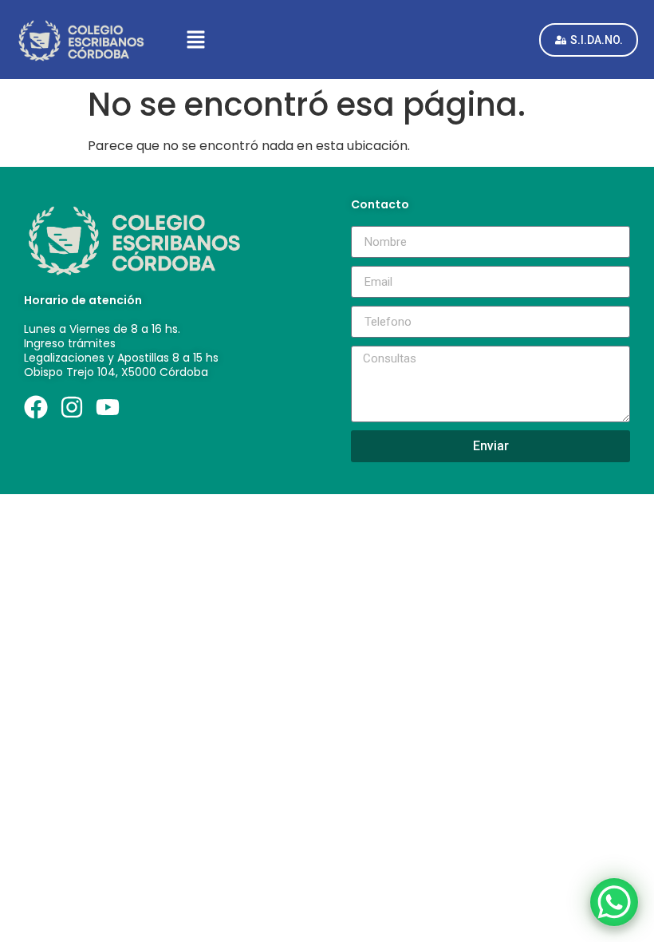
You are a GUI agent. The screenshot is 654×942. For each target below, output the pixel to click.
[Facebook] (36, 407)
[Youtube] (108, 407)
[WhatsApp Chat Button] (614, 902)
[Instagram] (72, 407)
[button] (343, 39)
